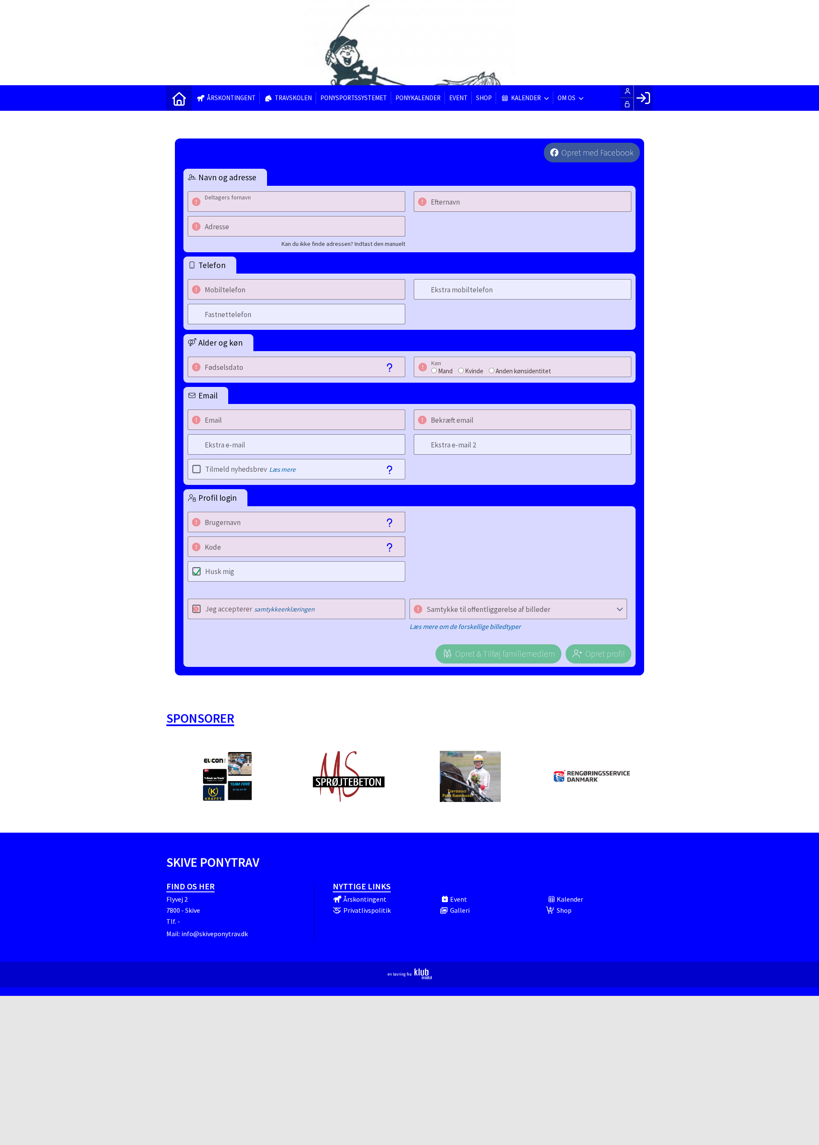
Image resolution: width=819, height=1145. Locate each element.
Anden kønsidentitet (523, 371)
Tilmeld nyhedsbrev (250, 469)
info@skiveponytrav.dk (214, 933)
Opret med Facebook (597, 152)
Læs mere (282, 469)
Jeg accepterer (259, 609)
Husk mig (219, 571)
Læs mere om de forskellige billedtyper (465, 626)
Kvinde (474, 371)
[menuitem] (179, 98)
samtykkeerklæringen (284, 609)
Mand (445, 371)
